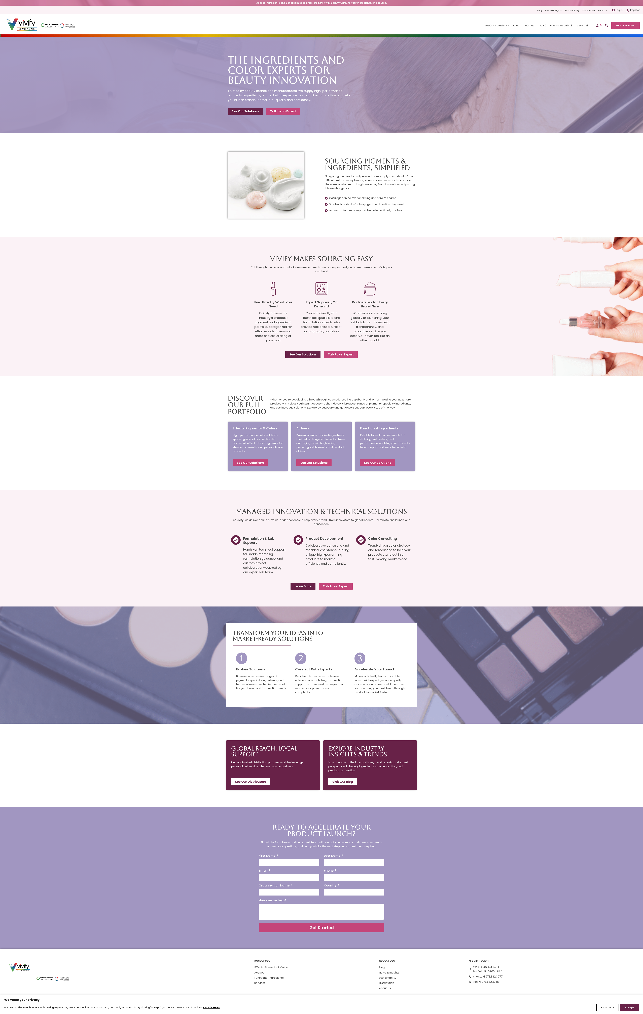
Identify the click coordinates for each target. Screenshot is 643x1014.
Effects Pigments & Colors (502, 25)
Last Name (332, 856)
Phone (329, 871)
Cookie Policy (211, 1007)
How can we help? (272, 900)
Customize (607, 1007)
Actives (529, 25)
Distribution (589, 10)
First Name (267, 856)
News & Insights (553, 10)
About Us (603, 10)
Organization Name (274, 885)
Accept (629, 1007)
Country (330, 885)
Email (263, 871)
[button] (606, 25)
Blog (539, 10)
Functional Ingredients (556, 25)
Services (582, 25)
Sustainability (572, 10)
